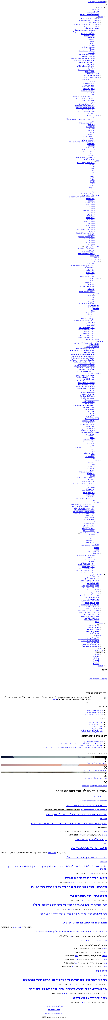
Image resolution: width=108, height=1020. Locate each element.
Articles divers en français (85, 371)
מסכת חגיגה (90, 223)
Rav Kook (91, 68)
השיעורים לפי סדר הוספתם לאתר (88, 20)
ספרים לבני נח (94, 633)
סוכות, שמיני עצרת (88, 149)
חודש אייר (91, 125)
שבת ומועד (95, 591)
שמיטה (92, 445)
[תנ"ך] (95, 161)
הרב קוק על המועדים (87, 563)
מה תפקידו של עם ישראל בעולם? (96, 763)
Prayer (92, 390)
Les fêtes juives (89, 36)
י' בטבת (92, 153)
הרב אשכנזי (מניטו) (92, 339)
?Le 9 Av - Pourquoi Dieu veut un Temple (85, 922)
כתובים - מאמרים (88, 531)
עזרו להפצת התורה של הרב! (54, 1006)
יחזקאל (92, 185)
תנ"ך (97, 161)
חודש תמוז (91, 134)
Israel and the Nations (87, 396)
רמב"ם (96, 261)
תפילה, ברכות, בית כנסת (91, 589)
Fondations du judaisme (86, 51)
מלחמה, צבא (101, 971)
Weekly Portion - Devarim (85, 388)
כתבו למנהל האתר (54, 1010)
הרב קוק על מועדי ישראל (86, 330)
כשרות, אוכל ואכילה (92, 608)
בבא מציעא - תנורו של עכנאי (85, 233)
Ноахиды (91, 413)
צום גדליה (91, 146)
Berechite (91, 37)
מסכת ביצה (90, 216)
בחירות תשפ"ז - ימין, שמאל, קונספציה (88, 896)
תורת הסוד (91, 250)
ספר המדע (91, 269)
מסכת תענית (90, 218)
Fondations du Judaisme (86, 364)
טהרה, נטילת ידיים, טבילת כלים (88, 610)
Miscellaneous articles (87, 398)
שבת (92, 117)
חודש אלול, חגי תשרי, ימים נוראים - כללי (81, 142)
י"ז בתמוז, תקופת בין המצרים (85, 477)
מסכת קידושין (90, 231)
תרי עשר (91, 187)
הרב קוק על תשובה (88, 331)
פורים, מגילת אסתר (88, 159)
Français (96, 656)
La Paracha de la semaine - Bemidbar (82, 360)
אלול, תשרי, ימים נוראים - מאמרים (92, 732)
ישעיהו (92, 182)
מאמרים (100, 341)
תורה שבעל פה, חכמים (91, 246)
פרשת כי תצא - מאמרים (95, 712)
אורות (92, 311)
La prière (91, 53)
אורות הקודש (90, 312)
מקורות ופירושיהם (93, 584)
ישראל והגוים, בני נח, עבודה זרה (84, 447)
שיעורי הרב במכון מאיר (91, 26)
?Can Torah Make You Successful (89, 848)
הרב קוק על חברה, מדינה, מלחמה (83, 570)
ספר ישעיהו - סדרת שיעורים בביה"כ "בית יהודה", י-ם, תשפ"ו (76, 814)
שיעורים (100, 17)
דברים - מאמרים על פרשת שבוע (84, 514)
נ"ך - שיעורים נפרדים (87, 193)
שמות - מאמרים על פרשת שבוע (84, 508)
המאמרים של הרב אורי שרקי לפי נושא (86, 343)
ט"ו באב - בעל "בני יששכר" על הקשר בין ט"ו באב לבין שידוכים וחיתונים (71, 931)
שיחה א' (104, 831)
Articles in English (92, 373)
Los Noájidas (90, 428)
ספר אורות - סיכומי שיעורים (85, 555)
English (96, 658)
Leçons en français (92, 28)
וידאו (92, 873)
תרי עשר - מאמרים (88, 529)
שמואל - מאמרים (89, 519)
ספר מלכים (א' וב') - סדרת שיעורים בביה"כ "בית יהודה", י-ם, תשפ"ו (73, 913)
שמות (92, 166)
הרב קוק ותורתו (94, 553)
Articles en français (92, 347)
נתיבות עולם (90, 290)
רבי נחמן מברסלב (93, 305)
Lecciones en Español (91, 75)
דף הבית (100, 7)
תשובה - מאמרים (97, 728)
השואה (92, 449)
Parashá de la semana (87, 424)
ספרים (101, 624)
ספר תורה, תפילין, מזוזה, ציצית (84, 106)
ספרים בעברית (94, 625)
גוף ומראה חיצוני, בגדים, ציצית (89, 606)
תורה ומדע (91, 436)
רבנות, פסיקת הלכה (88, 252)
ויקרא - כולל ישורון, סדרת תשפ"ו (91, 839)
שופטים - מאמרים (88, 517)
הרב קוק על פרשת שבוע (86, 328)
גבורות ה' (91, 280)
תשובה (92, 438)
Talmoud (91, 49)
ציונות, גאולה (94, 593)
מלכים (92, 180)
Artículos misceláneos (87, 430)
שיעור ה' (104, 963)
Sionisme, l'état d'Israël (86, 55)
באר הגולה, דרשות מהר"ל (86, 286)
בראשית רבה (90, 199)
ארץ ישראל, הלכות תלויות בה (89, 595)
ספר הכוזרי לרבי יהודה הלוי (90, 546)
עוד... (55, 699)
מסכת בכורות (90, 244)
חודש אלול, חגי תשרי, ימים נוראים (83, 483)
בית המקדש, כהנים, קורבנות (85, 98)
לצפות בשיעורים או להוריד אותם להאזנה (94, 810)
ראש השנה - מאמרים (96, 724)
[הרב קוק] (92, 309)
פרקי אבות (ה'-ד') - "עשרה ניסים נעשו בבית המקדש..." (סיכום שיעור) (80, 743)
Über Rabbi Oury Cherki (90, 646)
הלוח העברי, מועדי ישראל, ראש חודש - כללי (80, 119)
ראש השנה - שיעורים (96, 722)
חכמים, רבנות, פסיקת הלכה (90, 588)
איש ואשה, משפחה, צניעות (90, 605)
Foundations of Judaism (86, 392)
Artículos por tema (88, 421)
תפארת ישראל (89, 282)
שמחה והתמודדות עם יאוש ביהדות (90, 997)
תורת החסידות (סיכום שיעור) (93, 742)
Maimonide (90, 64)
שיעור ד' (104, 959)
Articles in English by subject (84, 375)
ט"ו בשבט (91, 155)
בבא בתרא (91, 235)
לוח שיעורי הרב (94, 22)
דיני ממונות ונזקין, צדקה (91, 614)
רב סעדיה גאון (94, 257)
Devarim (91, 45)
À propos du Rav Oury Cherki (88, 639)
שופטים (92, 176)
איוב (93, 191)
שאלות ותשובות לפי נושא (90, 578)
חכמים (92, 538)
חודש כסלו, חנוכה (88, 151)
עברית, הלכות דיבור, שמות (90, 586)
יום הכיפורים (90, 147)
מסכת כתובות (90, 225)
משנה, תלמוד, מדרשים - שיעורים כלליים (81, 197)
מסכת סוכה (90, 214)
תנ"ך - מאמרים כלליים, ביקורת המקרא (82, 504)
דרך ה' (92, 297)
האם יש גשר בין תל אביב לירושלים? (95, 770)
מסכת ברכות (90, 204)
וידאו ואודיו (103, 819)
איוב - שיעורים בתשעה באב (93, 940)
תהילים (92, 189)
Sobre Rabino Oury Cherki (90, 644)
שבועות (92, 132)
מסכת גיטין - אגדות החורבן (85, 229)
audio (54, 853)
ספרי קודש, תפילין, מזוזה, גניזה (89, 612)
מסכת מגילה (90, 220)
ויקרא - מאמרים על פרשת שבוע (84, 510)
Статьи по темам (88, 402)
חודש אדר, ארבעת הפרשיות (85, 498)
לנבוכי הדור (90, 326)
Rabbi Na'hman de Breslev (85, 66)
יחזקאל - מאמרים (88, 527)
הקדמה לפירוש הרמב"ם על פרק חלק (82, 265)
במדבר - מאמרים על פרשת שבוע (83, 512)
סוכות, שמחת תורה (88, 491)
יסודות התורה (90, 434)
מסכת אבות (90, 240)
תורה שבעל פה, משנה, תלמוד (89, 532)
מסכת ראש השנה (88, 210)
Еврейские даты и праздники (83, 405)
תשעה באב (90, 479)
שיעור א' (104, 949)
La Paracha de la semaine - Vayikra (82, 358)
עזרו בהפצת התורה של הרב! (98, 677)
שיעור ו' (104, 966)
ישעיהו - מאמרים (89, 523)
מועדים (96, 460)
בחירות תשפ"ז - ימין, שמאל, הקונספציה (94, 786)
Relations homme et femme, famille (82, 58)
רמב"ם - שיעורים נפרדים (86, 276)
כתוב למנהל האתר (93, 13)
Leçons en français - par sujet (84, 30)
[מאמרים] (97, 341)
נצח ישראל (91, 284)
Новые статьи (89, 404)
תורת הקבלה (90, 542)
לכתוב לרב (99, 648)
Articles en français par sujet (85, 349)
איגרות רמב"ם (89, 267)
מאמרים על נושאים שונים (90, 432)
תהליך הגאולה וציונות (87, 91)
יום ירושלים (90, 130)
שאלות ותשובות (98, 574)
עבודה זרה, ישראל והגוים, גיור (89, 601)
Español (96, 662)
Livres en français (93, 627)
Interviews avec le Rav (86, 369)
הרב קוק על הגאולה (88, 333)
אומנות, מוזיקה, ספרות (91, 620)
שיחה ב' (104, 835)
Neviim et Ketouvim (87, 47)
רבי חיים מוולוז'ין (93, 307)
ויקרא (92, 168)
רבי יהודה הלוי (94, 259)
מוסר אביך (91, 322)
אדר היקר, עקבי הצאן (87, 318)
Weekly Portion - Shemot (86, 383)
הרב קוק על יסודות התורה (86, 565)
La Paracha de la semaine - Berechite (82, 354)
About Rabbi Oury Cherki (90, 641)
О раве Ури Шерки (92, 643)
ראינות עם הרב (89, 457)
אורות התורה (90, 314)
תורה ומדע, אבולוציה (87, 83)
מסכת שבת (90, 206)
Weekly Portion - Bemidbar (85, 386)
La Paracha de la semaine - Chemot (82, 356)
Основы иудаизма (88, 409)
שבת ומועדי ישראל (93, 115)
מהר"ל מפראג (94, 278)
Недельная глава (88, 407)
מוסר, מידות (90, 81)
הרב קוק (96, 309)
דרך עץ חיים (90, 301)
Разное (92, 415)
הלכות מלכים (90, 273)
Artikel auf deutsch (92, 417)
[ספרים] (98, 624)
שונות (92, 459)
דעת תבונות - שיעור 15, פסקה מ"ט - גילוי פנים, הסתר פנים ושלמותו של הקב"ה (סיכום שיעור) (73, 747)
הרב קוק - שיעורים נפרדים (86, 337)
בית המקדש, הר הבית (92, 597)
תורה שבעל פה (89, 540)
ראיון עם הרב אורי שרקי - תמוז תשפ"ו (90, 745)
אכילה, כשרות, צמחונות (86, 104)
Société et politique (88, 56)
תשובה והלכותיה (89, 85)
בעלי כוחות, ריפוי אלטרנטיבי (89, 616)
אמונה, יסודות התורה (87, 79)
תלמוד (92, 536)
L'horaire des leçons (87, 34)
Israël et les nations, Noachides (84, 366)
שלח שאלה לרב (94, 576)
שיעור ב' (104, 952)
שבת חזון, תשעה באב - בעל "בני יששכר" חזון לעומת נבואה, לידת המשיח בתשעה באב (65, 979)
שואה (92, 94)
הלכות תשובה (90, 271)
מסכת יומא (90, 212)
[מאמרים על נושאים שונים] (81, 432)
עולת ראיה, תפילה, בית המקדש (84, 320)
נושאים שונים (90, 113)
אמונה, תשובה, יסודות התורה (89, 582)
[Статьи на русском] (84, 400)
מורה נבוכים (90, 275)
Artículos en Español (92, 419)
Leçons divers (89, 72)
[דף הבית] (97, 7)
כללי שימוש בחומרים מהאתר (89, 15)
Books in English (93, 629)
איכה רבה (91, 201)
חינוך (92, 102)
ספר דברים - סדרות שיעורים (94, 714)
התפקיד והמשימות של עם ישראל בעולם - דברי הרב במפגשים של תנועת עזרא (69, 823)
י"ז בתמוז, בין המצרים (87, 136)
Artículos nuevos (88, 422)
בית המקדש (90, 443)
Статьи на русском (92, 400)
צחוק (92, 455)
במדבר (92, 170)
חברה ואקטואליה (88, 440)
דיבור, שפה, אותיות (88, 87)
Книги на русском (92, 631)
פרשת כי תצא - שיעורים (95, 710)
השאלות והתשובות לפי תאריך (89, 580)
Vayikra (91, 41)
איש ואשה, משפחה (88, 453)
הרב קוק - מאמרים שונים (86, 572)
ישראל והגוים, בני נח (88, 92)
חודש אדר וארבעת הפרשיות (85, 157)
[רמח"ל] (93, 294)
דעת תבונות (90, 299)
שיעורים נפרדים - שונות (91, 77)
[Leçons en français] (85, 28)
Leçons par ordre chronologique (83, 32)
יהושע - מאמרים (89, 515)
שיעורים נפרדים (102, 975)
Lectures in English (92, 73)
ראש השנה (90, 144)
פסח (93, 121)
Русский (96, 660)
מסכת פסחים (90, 208)
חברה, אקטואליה (88, 89)
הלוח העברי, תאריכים (92, 618)
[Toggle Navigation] (106, 4)
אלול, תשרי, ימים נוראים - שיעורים (92, 730)
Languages (98, 652)
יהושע (92, 174)
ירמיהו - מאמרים (89, 525)
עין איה (92, 316)
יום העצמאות (90, 127)
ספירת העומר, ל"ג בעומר (86, 123)
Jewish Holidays (89, 379)
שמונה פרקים (90, 263)
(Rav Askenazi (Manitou (86, 70)
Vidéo (15, 927)
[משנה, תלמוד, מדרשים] (83, 195)
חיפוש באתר (95, 9)
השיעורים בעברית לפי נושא (90, 18)
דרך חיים (91, 288)
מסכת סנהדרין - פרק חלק (86, 237)
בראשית (91, 165)
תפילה (97, 544)
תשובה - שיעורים (97, 726)
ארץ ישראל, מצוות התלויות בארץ (83, 96)
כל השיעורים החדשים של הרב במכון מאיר (86, 805)
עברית (97, 654)
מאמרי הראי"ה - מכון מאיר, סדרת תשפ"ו (86, 857)
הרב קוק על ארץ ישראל (86, 335)
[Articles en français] (85, 347)
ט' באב (92, 138)
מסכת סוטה (90, 227)
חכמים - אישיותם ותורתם (86, 254)
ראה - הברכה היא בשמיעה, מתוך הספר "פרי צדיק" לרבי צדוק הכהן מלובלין (70, 904)
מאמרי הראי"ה (89, 324)
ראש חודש (91, 462)
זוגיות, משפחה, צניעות (87, 100)
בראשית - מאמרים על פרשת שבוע (83, 506)
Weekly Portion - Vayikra (86, 385)
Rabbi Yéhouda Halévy (86, 62)
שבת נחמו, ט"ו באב (88, 140)
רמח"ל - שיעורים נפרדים (86, 303)
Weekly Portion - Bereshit (85, 381)
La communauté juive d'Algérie (84, 367)
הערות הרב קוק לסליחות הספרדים (96, 778)
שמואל (92, 178)
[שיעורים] (97, 17)
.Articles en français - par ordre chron (82, 350)
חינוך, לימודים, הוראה (92, 603)
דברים (92, 172)
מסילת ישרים (90, 295)
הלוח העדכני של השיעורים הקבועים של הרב (93, 801)
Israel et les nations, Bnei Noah (84, 60)
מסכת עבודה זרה (89, 239)
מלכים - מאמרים (89, 521)
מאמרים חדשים (94, 345)
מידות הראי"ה (89, 559)
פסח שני (91, 129)
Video (50, 853)
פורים (92, 500)
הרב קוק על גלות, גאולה (86, 569)
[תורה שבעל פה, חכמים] (83, 246)
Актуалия (91, 411)
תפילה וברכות (94, 256)
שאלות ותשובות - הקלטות (86, 111)
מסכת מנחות (90, 242)
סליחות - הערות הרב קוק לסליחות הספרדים (86, 878)
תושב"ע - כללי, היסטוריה (86, 248)
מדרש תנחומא (89, 202)
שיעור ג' (104, 956)
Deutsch (96, 664)
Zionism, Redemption (87, 394)
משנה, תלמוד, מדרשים (91, 195)
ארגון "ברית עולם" (97, 650)
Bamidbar (91, 43)
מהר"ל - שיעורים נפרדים (86, 292)
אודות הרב (99, 635)
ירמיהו (92, 184)
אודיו (72, 831)
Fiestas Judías (89, 426)
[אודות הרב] (95, 635)
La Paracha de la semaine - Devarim (82, 362)
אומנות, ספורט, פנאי (87, 110)
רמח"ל (96, 294)
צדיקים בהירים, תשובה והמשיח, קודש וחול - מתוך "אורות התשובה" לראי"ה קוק (68, 988)
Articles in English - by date (85, 377)
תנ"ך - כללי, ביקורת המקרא (85, 163)
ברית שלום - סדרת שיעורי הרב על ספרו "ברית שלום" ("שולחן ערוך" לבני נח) (69, 887)
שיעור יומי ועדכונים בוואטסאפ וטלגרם (86, 24)
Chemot (91, 39)
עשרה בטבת (90, 495)
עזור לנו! (96, 11)
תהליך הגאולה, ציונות (87, 441)
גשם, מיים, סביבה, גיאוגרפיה (85, 108)
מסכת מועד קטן (89, 221)
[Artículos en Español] (84, 419)
